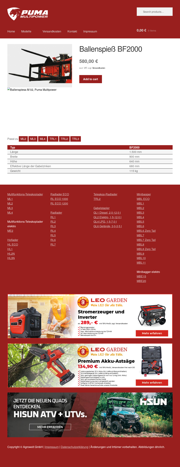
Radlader (56, 213)
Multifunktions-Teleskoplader (25, 194)
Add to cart (90, 79)
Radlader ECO (59, 194)
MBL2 (140, 208)
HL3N (11, 258)
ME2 (10, 231)
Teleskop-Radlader (105, 194)
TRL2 (64, 139)
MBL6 (140, 226)
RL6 (53, 240)
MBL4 (140, 217)
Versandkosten (52, 31)
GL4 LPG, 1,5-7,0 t (105, 221)
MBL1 (140, 203)
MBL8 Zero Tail (146, 249)
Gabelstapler (102, 208)
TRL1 (53, 139)
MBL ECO (143, 199)
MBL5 (140, 221)
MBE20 (141, 281)
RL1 (53, 217)
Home (11, 31)
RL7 (53, 244)
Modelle (26, 31)
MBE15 (141, 276)
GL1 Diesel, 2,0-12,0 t (107, 213)
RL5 (53, 235)
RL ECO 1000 (59, 199)
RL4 (53, 231)
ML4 (42, 139)
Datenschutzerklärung (74, 447)
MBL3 (140, 213)
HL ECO (12, 244)
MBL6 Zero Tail (146, 231)
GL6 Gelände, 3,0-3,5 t (108, 226)
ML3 (33, 139)
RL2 (53, 221)
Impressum (90, 31)
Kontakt (72, 31)
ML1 (10, 199)
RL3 (53, 226)
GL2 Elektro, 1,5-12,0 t (107, 217)
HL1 (10, 249)
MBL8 (140, 244)
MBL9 (140, 254)
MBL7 (140, 235)
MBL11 (141, 263)
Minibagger (144, 194)
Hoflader (12, 240)
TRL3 (75, 139)
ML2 (23, 139)
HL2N (11, 254)
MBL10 (141, 258)
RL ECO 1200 (59, 203)
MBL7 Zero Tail (146, 240)
